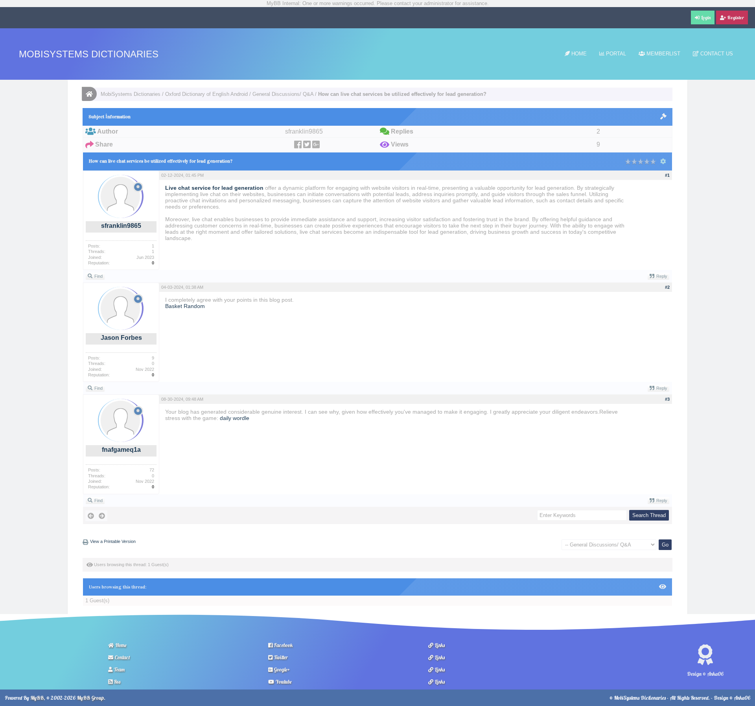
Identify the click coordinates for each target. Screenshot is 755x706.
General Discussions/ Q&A (282, 94)
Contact (121, 657)
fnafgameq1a (121, 449)
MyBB (37, 698)
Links (439, 645)
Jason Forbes (121, 337)
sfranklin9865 (121, 225)
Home (578, 54)
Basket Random (185, 306)
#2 (667, 287)
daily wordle (234, 418)
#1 (667, 175)
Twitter (280, 657)
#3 (667, 399)
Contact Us (716, 54)
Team (118, 669)
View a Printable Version (113, 541)
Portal (615, 54)
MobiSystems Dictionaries (88, 54)
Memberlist (662, 54)
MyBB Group (90, 698)
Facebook (283, 645)
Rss (116, 681)
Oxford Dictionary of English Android (206, 94)
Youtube (283, 681)
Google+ (281, 669)
